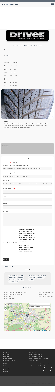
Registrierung (6, 369)
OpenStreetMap (43, 330)
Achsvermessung (13, 275)
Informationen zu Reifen (9, 360)
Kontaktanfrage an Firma (10, 173)
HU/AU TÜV (12, 279)
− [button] (5, 306)
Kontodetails (6, 371)
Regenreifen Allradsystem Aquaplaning (38, 358)
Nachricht (6, 211)
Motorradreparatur (34, 275)
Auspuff (21, 275)
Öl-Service (43, 275)
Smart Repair (32, 277)
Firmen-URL (6, 180)
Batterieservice (12, 277)
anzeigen (8, 55)
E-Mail (5, 196)
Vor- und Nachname (9, 188)
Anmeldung (6, 367)
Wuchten (31, 279)
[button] (5, 104)
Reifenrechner (6, 354)
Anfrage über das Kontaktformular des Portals (16, 165)
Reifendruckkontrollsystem (35, 354)
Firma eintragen (46, 370)
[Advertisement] (27, 17)
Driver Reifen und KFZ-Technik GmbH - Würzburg (27, 46)
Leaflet (34, 330)
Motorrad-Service (13, 281)
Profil (4, 366)
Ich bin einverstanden (11, 242)
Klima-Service (20, 279)
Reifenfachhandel (8, 266)
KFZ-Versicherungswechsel (35, 356)
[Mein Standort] (42, 306)
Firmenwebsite (9, 58)
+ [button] (5, 304)
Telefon (5, 203)
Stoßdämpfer (40, 277)
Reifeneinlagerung (33, 360)
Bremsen (20, 277)
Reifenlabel (6, 356)
